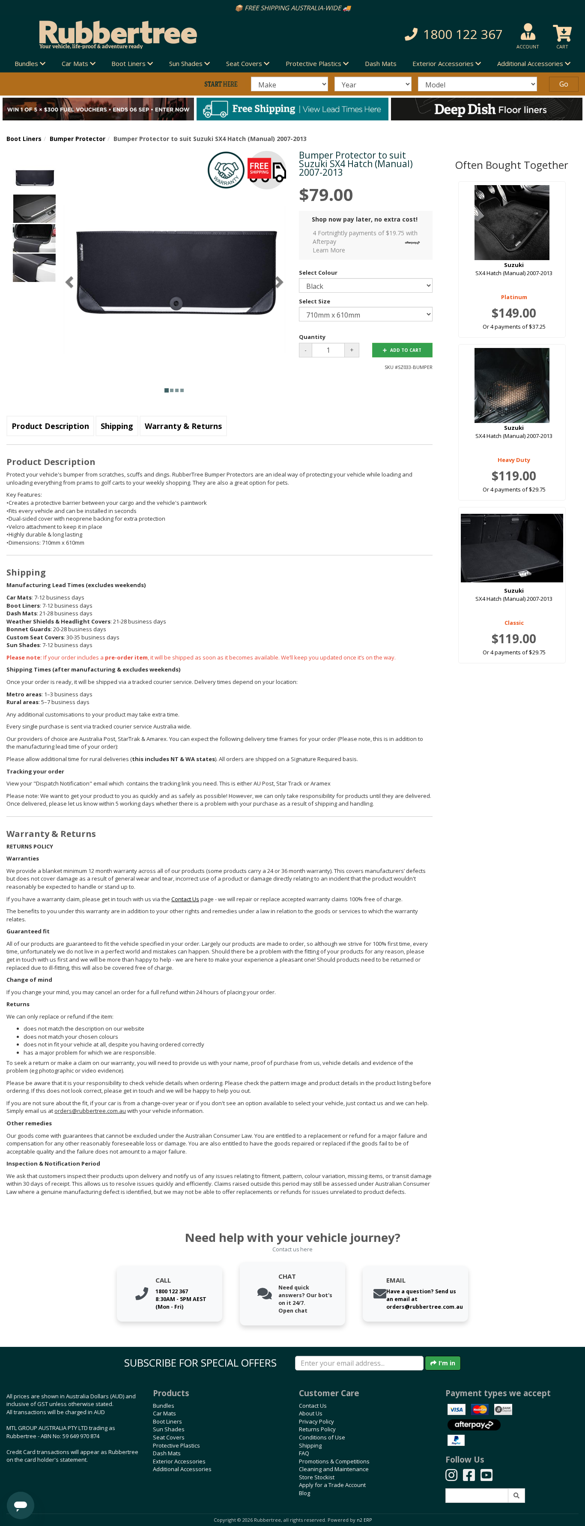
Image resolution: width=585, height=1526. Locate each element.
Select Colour (318, 272)
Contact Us (313, 1405)
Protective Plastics (176, 1445)
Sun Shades (169, 1429)
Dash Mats (381, 63)
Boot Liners (24, 139)
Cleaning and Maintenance (334, 1469)
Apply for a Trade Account (332, 1485)
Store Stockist (316, 1477)
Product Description (50, 426)
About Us (310, 1413)
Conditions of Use (322, 1437)
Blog (304, 1493)
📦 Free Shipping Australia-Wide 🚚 (293, 7)
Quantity (312, 337)
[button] (416, 34)
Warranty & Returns (183, 426)
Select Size (314, 301)
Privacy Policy (316, 1421)
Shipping (117, 426)
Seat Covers (169, 1437)
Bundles (163, 1405)
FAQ (304, 1453)
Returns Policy (317, 1429)
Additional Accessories (182, 1469)
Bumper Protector (77, 139)
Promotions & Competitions (334, 1461)
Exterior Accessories (179, 1461)
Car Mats (164, 1413)
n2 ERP (364, 1520)
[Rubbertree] (134, 35)
